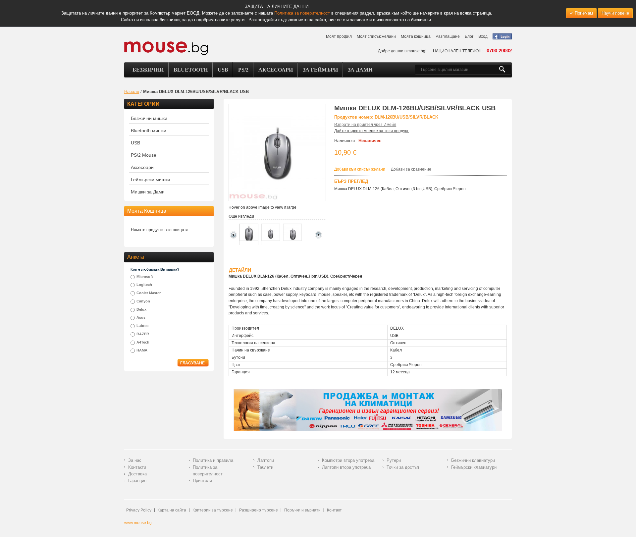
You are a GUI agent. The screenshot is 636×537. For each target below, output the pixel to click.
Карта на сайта (171, 510)
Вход (483, 36)
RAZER (142, 334)
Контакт (334, 510)
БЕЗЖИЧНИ (148, 70)
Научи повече (615, 13)
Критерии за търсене (212, 510)
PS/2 (243, 70)
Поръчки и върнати (302, 510)
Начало (131, 91)
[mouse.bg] (166, 48)
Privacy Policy (138, 510)
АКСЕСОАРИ (275, 70)
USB (223, 70)
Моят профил (339, 36)
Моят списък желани (376, 36)
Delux (141, 309)
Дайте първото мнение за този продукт (371, 131)
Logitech (144, 285)
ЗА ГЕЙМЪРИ (320, 70)
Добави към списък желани (359, 169)
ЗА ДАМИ (360, 70)
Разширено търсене (258, 510)
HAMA (141, 350)
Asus (140, 317)
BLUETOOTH (191, 70)
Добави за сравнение (411, 169)
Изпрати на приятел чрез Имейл (365, 124)
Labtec (142, 326)
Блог (469, 36)
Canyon (143, 301)
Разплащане (448, 36)
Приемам (583, 13)
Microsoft (144, 277)
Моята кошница (416, 36)
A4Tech (142, 342)
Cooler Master (148, 293)
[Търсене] (505, 70)
